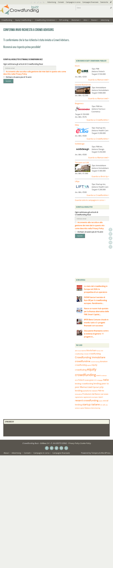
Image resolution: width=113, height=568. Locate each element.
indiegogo (100, 380)
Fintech (81, 380)
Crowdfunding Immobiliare (90, 357)
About (6, 453)
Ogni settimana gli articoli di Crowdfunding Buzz (23, 64)
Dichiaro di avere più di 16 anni (18, 77)
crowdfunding (95, 353)
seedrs (101, 401)
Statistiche (104, 2)
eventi (98, 375)
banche (83, 351)
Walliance (88, 408)
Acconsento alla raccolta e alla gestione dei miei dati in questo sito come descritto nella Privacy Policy (90, 225)
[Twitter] (37, 2)
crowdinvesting (95, 361)
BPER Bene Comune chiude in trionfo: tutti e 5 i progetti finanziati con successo (96, 322)
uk (104, 405)
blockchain (91, 350)
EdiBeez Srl (45, 443)
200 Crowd (78, 351)
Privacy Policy (73, 443)
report (100, 397)
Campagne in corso (73, 2)
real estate (104, 394)
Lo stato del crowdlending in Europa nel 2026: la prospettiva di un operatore (95, 289)
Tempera (95, 453)
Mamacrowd (86, 387)
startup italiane (91, 404)
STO (101, 405)
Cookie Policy (85, 443)
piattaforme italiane (90, 391)
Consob (86, 354)
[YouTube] (34, 2)
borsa (98, 351)
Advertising (51, 2)
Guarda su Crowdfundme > (98, 120)
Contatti (61, 2)
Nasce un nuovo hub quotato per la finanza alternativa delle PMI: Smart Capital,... (96, 311)
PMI (99, 390)
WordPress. (106, 453)
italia (106, 379)
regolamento (79, 397)
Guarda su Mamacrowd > (98, 79)
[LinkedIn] (40, 2)
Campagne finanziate (90, 2)
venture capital (79, 408)
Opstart (96, 387)
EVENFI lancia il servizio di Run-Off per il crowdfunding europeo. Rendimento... (95, 300)
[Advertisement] (93, 258)
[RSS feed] (43, 2)
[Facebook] (31, 2)
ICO (95, 380)
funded (87, 380)
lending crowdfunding (84, 383)
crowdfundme (82, 361)
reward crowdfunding (86, 400)
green (91, 380)
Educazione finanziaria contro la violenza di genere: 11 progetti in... (96, 334)
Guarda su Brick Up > (100, 176)
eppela (89, 365)
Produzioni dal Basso (91, 394)
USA (106, 405)
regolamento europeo (90, 397)
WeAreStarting (95, 408)
